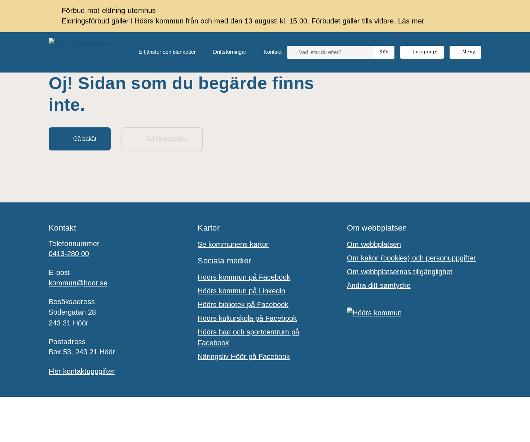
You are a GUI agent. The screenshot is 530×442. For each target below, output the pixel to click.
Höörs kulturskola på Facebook (247, 318)
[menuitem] (161, 52)
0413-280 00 (69, 254)
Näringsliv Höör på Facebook (244, 356)
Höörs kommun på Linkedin (241, 291)
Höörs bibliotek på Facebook (243, 304)
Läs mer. (412, 21)
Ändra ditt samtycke (379, 285)
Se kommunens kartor (233, 244)
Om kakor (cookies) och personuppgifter (411, 258)
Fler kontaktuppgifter (82, 371)
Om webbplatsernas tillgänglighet (399, 272)
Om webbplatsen (374, 244)
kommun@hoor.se (78, 283)
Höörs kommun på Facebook (244, 277)
